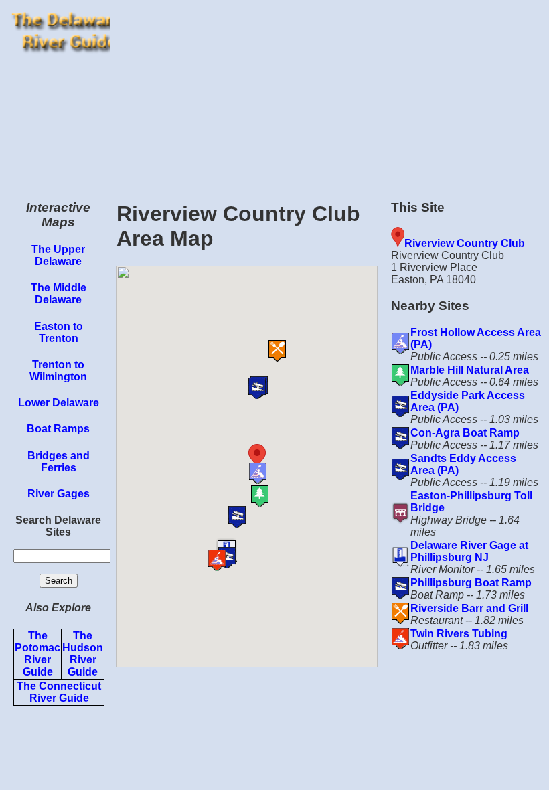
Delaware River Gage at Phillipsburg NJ (469, 551)
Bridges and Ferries (58, 461)
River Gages (58, 493)
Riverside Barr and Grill (469, 608)
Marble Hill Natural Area (469, 370)
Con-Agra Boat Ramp (465, 433)
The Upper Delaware (58, 255)
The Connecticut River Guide (59, 692)
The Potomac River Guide (37, 654)
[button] (276, 456)
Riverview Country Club (464, 243)
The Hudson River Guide (82, 654)
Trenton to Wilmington (58, 370)
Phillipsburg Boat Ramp (471, 582)
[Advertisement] (329, 93)
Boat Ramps (58, 428)
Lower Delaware (58, 402)
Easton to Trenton (58, 332)
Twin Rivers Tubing (458, 633)
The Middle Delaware (58, 293)
